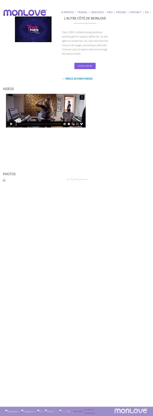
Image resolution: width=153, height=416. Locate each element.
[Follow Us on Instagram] (28, 411)
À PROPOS (67, 12)
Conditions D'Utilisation (89, 411)
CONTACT (135, 12)
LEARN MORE (85, 65)
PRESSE (121, 12)
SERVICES (97, 12)
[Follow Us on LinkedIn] (51, 411)
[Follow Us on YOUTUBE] (66, 411)
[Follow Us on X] (40, 411)
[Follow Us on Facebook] (12, 411)
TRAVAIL (82, 12)
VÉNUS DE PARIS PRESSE (78, 78)
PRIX (110, 12)
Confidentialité (76, 411)
